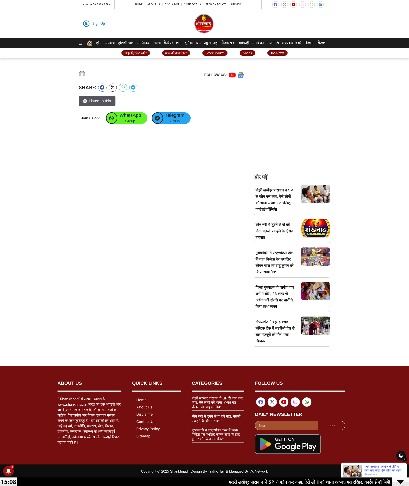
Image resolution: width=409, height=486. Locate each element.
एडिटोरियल (126, 43)
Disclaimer (172, 4)
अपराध (110, 43)
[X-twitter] (284, 4)
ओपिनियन (144, 43)
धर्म (198, 43)
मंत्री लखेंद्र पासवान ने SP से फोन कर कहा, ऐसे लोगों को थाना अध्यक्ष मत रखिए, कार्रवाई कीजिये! (217, 402)
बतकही (244, 43)
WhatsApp (130, 115)
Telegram (174, 115)
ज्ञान (178, 43)
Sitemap (235, 4)
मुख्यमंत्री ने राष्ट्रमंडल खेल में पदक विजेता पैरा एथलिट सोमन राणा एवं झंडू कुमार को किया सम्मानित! (216, 434)
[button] (102, 88)
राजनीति (273, 43)
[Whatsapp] (311, 4)
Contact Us (192, 4)
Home (139, 4)
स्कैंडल (320, 43)
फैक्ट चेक (229, 43)
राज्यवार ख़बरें (291, 43)
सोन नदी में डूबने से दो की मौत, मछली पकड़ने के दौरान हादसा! (274, 231)
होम (99, 43)
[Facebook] (275, 4)
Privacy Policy (216, 4)
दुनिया (188, 43)
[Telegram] (157, 118)
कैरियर (168, 43)
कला (157, 43)
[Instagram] (302, 4)
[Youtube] (293, 4)
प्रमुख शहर (211, 43)
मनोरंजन (258, 43)
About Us (153, 4)
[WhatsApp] (111, 118)
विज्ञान (308, 43)
